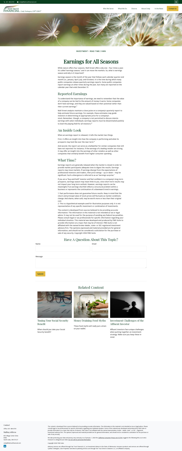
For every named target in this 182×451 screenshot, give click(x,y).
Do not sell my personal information (79, 440)
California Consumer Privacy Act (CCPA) (110, 438)
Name (38, 244)
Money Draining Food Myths (90, 320)
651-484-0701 (10, 2)
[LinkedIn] (176, 2)
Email (94, 244)
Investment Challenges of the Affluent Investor (127, 322)
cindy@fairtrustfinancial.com (27, 2)
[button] (108, 8)
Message (39, 256)
